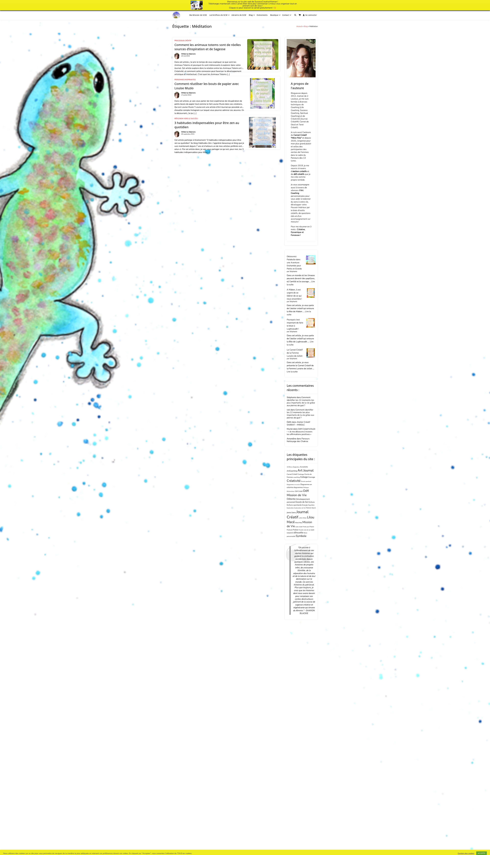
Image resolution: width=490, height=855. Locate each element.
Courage (311, 477)
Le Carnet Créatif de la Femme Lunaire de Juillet (295, 352)
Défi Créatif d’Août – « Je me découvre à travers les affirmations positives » (301, 432)
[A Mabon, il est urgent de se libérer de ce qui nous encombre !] (311, 293)
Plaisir (312, 527)
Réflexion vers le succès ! (186, 118)
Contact (285, 15)
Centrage (301, 474)
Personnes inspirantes (185, 80)
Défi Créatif (299, 491)
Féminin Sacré (311, 508)
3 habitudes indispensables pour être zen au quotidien (206, 125)
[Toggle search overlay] (295, 15)
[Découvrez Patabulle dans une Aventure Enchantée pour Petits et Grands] (311, 260)
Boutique (274, 15)
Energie (305, 505)
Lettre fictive (303, 518)
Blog (251, 15)
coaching (296, 477)
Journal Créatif (298, 514)
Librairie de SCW (238, 15)
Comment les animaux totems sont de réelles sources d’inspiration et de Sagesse (207, 47)
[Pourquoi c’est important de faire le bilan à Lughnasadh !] (311, 323)
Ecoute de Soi (302, 502)
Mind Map (298, 523)
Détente (291, 499)
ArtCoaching (292, 471)
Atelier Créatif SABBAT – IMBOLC (298, 423)
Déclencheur (291, 491)
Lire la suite (292, 371)
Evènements (262, 15)
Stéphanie (192, 54)
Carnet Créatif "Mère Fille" (299, 136)
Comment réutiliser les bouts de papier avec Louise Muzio (206, 86)
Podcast (289, 530)
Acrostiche (304, 467)
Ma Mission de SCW (198, 15)
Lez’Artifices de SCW (218, 15)
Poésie (295, 530)
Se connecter (311, 15)
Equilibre (311, 505)
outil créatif (298, 527)
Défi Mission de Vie (298, 493)
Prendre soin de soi (304, 530)
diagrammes (298, 487)
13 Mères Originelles (293, 467)
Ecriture (312, 502)
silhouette (298, 532)
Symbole (301, 536)
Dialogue (306, 487)
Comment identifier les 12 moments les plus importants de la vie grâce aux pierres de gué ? (301, 401)
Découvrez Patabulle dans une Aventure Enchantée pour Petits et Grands (294, 262)
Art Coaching (297, 192)
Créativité (294, 481)
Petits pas (306, 527)
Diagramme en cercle (293, 485)
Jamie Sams (291, 512)
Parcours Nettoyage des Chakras (298, 440)
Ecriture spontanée (294, 505)
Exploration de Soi (299, 508)
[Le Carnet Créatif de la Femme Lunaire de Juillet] (311, 353)
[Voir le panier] (300, 15)
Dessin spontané (306, 481)
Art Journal (306, 470)
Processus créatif (182, 40)
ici (237, 7)
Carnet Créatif (292, 474)
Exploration (290, 508)
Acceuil (299, 26)
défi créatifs (299, 174)
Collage (304, 477)
